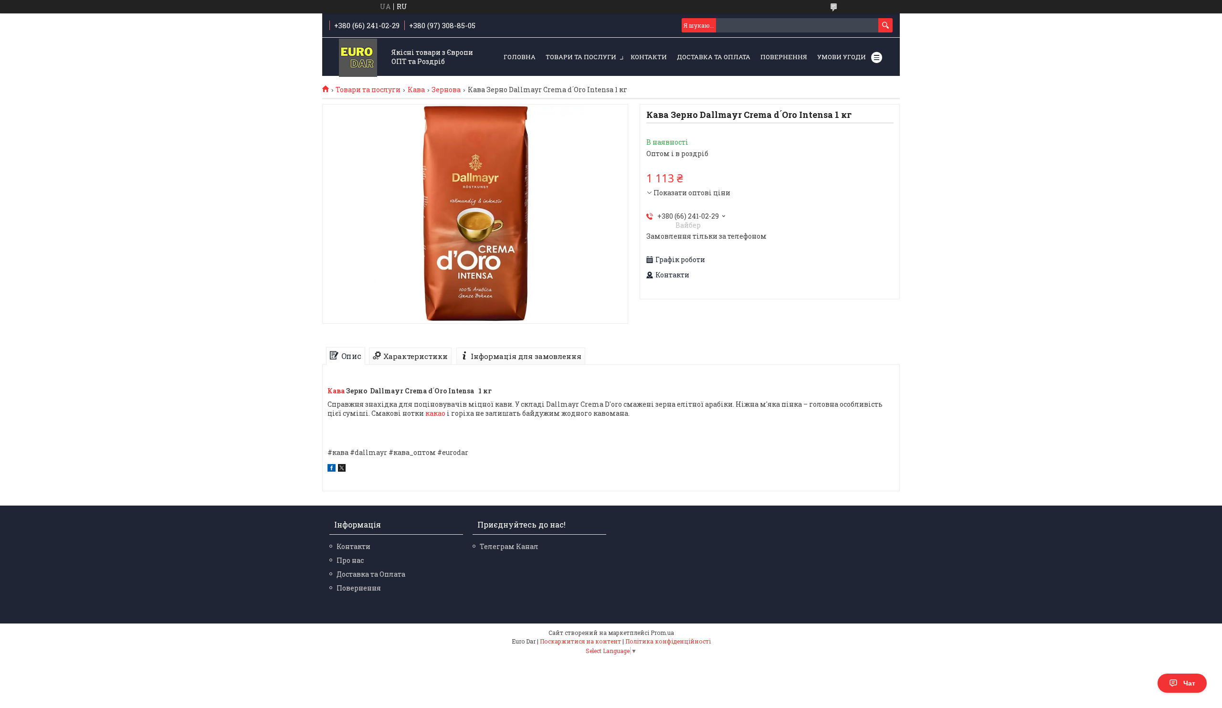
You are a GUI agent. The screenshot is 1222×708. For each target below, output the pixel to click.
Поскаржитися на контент (580, 641)
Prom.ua (662, 632)
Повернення (783, 57)
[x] (342, 469)
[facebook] (331, 469)
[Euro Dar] (358, 57)
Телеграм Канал (509, 546)
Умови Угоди (841, 57)
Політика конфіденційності (668, 641)
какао (435, 413)
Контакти (649, 57)
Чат (1189, 683)
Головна (520, 57)
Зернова (446, 89)
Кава (416, 89)
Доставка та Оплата (713, 57)
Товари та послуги (581, 57)
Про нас (350, 560)
